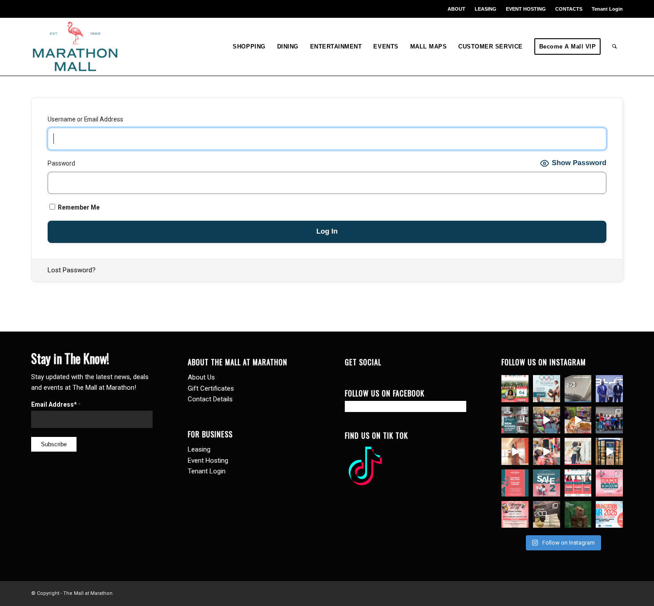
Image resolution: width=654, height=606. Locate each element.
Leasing (199, 449)
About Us (201, 377)
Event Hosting (208, 461)
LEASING (486, 9)
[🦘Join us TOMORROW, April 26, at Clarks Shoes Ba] (578, 514)
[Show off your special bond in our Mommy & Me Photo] (515, 514)
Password (61, 163)
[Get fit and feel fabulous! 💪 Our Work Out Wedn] (578, 483)
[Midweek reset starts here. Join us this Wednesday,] (515, 388)
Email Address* (56, 404)
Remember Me (78, 207)
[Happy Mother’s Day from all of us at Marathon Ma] (578, 451)
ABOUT (456, 9)
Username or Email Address (85, 119)
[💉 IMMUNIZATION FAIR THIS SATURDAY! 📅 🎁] (609, 514)
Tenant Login (607, 9)
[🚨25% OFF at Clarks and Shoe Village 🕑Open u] (546, 514)
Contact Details (210, 399)
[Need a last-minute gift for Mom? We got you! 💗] (515, 483)
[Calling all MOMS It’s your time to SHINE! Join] (609, 483)
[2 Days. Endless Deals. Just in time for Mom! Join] (546, 483)
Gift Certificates (211, 388)
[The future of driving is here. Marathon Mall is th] (609, 388)
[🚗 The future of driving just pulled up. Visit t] (578, 388)
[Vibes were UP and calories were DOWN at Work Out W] (546, 420)
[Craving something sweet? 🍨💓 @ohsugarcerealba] (578, 420)
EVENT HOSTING (526, 9)
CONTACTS (568, 9)
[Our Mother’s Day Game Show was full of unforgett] (609, 420)
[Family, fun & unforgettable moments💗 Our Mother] (515, 451)
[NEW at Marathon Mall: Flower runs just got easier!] (609, 451)
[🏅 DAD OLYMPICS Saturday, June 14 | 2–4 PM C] (546, 388)
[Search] (614, 47)
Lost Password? (72, 270)
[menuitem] (456, 9)
